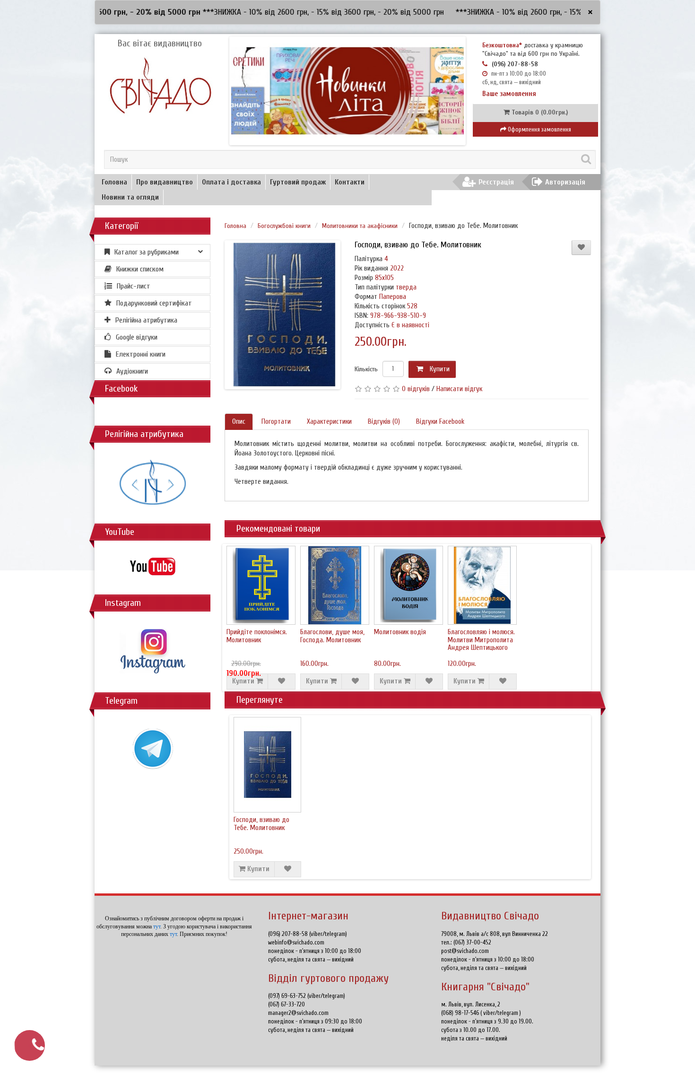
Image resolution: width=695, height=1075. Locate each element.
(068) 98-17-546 (460, 1012)
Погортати (276, 422)
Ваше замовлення (509, 94)
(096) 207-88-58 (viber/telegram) (307, 933)
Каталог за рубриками (146, 252)
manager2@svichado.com (298, 1012)
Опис (238, 422)
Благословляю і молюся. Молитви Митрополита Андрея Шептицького (481, 640)
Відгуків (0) (384, 422)
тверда (406, 287)
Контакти (350, 182)
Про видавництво (164, 182)
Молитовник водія (400, 632)
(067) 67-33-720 (286, 1004)
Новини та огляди (130, 197)
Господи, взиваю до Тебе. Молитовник (261, 824)
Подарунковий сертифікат (154, 303)
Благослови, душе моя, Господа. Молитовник (332, 636)
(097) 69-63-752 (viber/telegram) (306, 995)
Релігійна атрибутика (146, 320)
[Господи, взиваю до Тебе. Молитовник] (284, 315)
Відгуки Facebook (440, 422)
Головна (114, 182)
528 (412, 306)
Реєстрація (496, 182)
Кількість (366, 369)
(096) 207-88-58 (515, 64)
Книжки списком (140, 269)
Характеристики (329, 422)
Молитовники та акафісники (360, 226)
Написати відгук (459, 389)
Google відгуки (136, 337)
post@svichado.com (465, 950)
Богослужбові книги (284, 226)
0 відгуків (416, 389)
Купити (439, 369)
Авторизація (565, 182)
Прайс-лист (133, 286)
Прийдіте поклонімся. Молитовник (256, 636)
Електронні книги (140, 354)
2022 (397, 268)
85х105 (384, 278)
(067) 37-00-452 (472, 942)
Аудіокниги (132, 371)
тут (156, 926)
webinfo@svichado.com (296, 942)
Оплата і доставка (231, 182)
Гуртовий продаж (298, 182)
